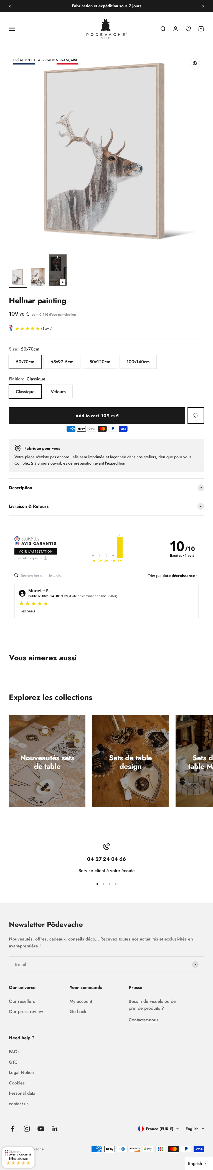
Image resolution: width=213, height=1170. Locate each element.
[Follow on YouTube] (41, 1128)
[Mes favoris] (195, 415)
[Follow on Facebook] (12, 1128)
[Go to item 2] (38, 278)
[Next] (203, 6)
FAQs (14, 1051)
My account (81, 1001)
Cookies (17, 1083)
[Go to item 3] (58, 271)
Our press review (26, 1011)
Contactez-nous (143, 1020)
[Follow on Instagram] (27, 1128)
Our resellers (22, 1001)
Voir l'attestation (36, 551)
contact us (19, 1104)
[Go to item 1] (18, 278)
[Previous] (10, 6)
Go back (78, 1011)
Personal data (22, 1093)
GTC (13, 1062)
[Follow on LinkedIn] (55, 1128)
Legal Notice (21, 1072)
